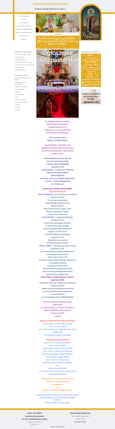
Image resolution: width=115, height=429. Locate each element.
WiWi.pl (63, 426)
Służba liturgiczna (20, 59)
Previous (33, 23)
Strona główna (23, 16)
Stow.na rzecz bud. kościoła (23, 62)
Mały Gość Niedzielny (21, 87)
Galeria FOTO (24, 36)
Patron (23, 19)
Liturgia (17, 92)
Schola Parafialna (20, 70)
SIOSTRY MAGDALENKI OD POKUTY (22, 79)
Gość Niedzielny (20, 89)
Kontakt (24, 39)
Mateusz (17, 105)
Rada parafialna (20, 57)
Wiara (17, 97)
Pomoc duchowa (20, 99)
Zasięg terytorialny (24, 26)
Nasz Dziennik (19, 94)
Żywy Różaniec (19, 67)
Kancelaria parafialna (24, 32)
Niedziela (18, 110)
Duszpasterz (23, 23)
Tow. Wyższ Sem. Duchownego (24, 65)
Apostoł (17, 107)
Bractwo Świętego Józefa (22, 54)
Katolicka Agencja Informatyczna (20, 83)
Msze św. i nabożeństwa (24, 29)
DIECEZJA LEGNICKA (21, 102)
